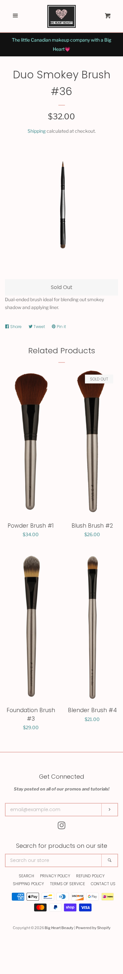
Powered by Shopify (93, 927)
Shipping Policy (28, 883)
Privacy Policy (55, 876)
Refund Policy (90, 876)
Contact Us (103, 883)
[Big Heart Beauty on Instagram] (62, 826)
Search (26, 876)
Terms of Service (67, 883)
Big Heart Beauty (59, 927)
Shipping (37, 131)
